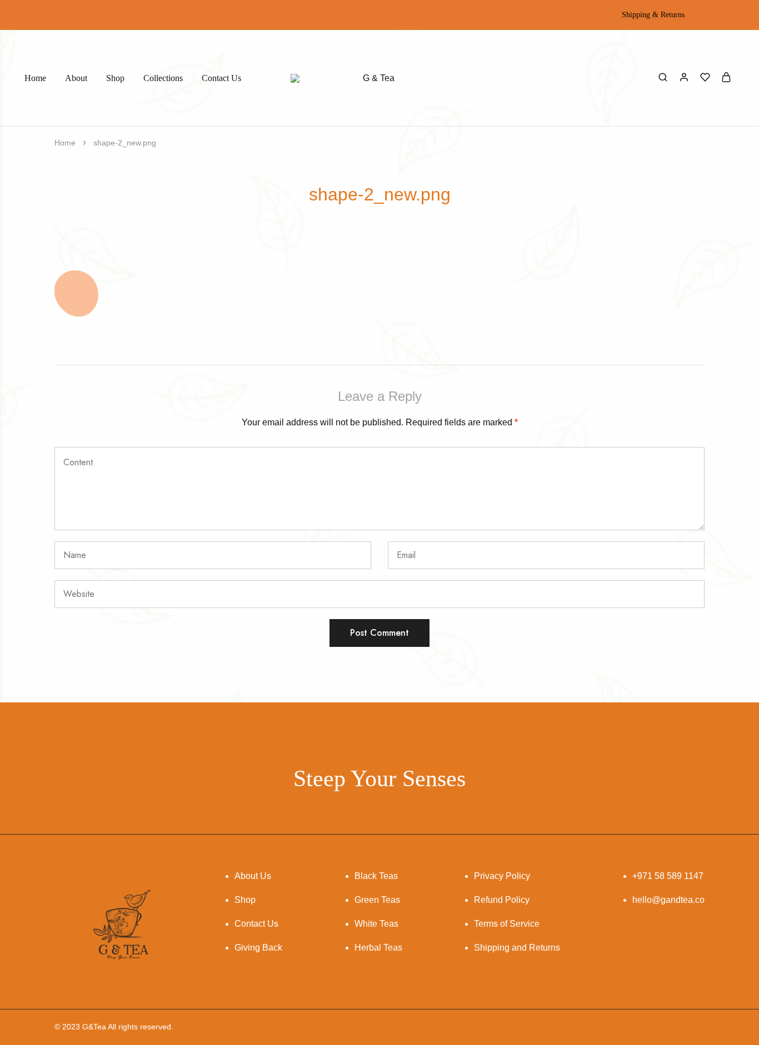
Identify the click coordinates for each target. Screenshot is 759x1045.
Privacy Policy (502, 876)
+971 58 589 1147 (667, 876)
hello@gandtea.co (668, 900)
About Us (252, 876)
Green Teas (377, 900)
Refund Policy (502, 900)
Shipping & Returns (653, 15)
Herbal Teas (378, 947)
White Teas (376, 923)
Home (35, 78)
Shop (115, 78)
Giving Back (258, 947)
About (76, 78)
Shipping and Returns (517, 947)
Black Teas (376, 876)
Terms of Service (507, 923)
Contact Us (221, 78)
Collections (163, 78)
